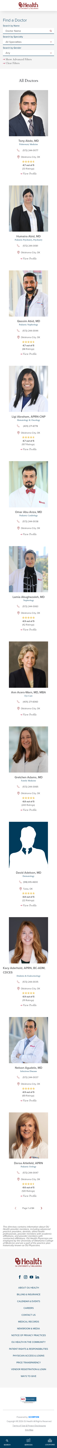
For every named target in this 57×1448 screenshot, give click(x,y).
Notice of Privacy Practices (28, 1335)
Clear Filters (13, 63)
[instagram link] (25, 1277)
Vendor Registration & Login (28, 1369)
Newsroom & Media (28, 1328)
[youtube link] (31, 1277)
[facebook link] (20, 1277)
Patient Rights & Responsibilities (28, 1349)
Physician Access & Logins (28, 1355)
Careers (29, 1308)
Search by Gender (12, 48)
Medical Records (28, 1321)
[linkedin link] (37, 1277)
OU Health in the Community (28, 1342)
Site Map (29, 1430)
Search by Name (11, 26)
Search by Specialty (13, 37)
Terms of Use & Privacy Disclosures (29, 1426)
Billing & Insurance (28, 1294)
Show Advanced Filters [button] (19, 59)
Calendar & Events (28, 1301)
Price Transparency (28, 1362)
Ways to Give (28, 1376)
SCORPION (33, 1417)
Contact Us (28, 1315)
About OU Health (28, 1287)
